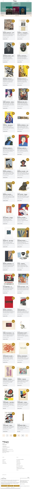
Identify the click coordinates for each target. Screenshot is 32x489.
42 (22, 435)
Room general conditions (20, 459)
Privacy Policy (13, 487)
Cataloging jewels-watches (20, 468)
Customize (10, 485)
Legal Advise (18, 460)
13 (14, 435)
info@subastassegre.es (6, 447)
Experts (3, 460)
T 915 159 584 (4, 446)
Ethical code (18, 464)
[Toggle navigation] (3, 1)
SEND (28, 477)
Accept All (4, 485)
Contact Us (4, 459)
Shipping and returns (19, 467)
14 (18, 435)
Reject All (16, 485)
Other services (4, 463)
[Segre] (15, 1)
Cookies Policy (18, 463)
